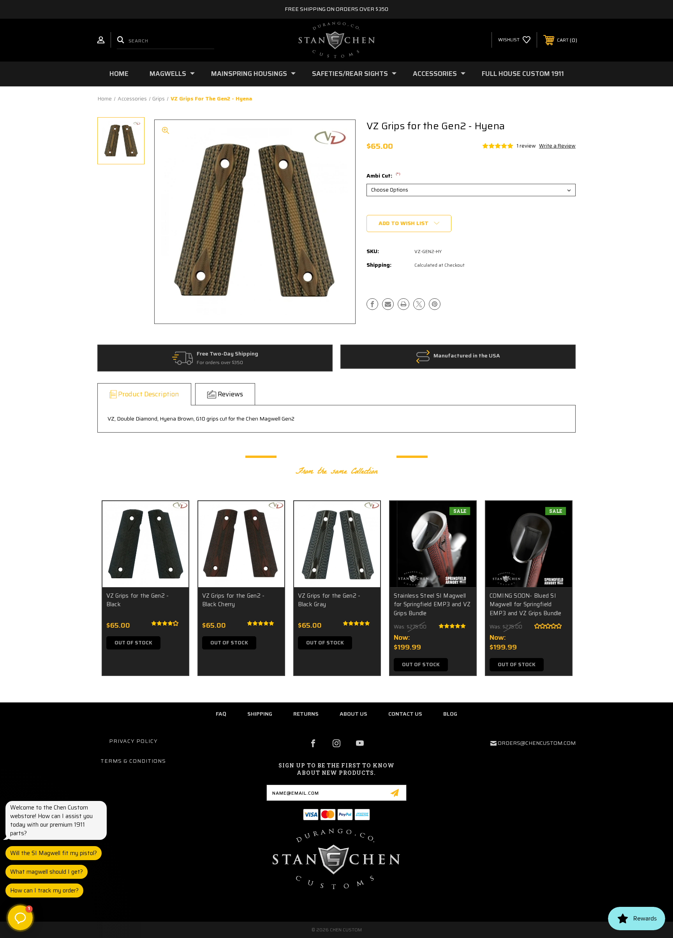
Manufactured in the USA (466, 356)
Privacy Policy (133, 741)
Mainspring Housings (249, 74)
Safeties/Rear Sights (350, 74)
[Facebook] (372, 304)
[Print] (403, 304)
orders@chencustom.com (537, 743)
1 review (526, 146)
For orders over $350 (220, 362)
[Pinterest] (434, 304)
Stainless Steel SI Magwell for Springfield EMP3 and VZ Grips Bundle (432, 604)
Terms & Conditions (133, 761)
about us (353, 713)
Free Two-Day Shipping (227, 354)
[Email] (388, 304)
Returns (306, 713)
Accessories (435, 74)
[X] (419, 304)
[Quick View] (173, 517)
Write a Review (557, 146)
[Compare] (173, 557)
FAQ (221, 713)
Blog (450, 713)
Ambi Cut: (383, 176)
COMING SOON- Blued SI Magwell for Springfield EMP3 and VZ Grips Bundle (526, 604)
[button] (20, 917)
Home (119, 74)
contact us (405, 713)
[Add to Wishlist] (173, 537)
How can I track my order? (44, 890)
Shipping (259, 713)
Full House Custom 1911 (523, 74)
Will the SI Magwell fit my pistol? (53, 853)
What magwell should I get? (46, 871)
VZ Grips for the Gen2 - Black (137, 600)
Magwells (168, 74)
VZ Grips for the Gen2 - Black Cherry (233, 600)
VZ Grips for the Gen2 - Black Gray (329, 600)
